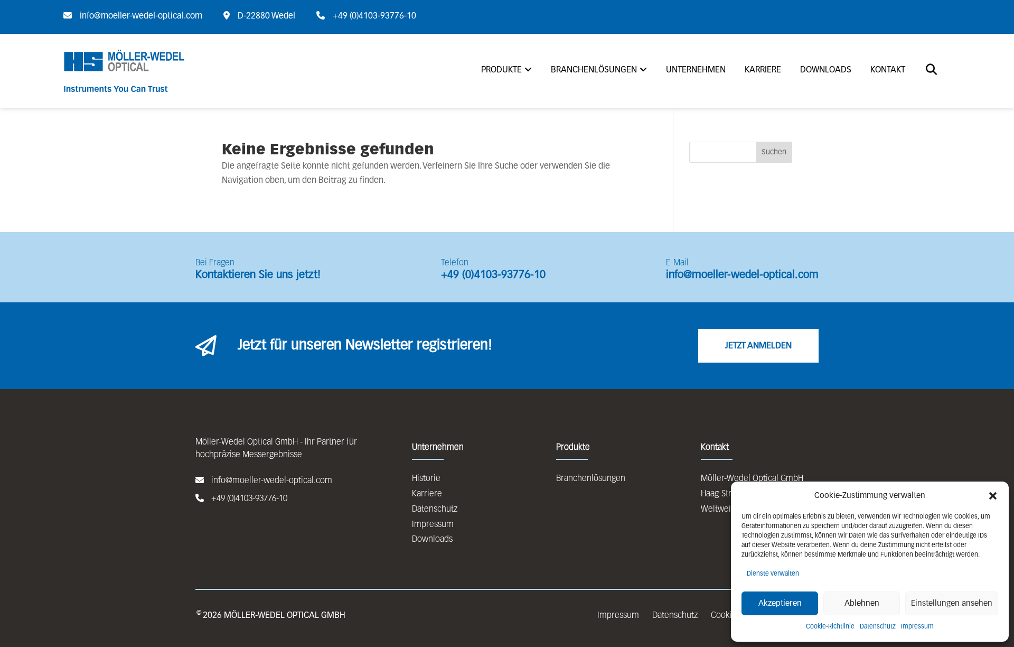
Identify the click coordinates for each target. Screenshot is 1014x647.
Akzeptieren (780, 603)
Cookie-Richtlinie (830, 627)
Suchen (774, 152)
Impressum (917, 627)
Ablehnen (861, 603)
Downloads (825, 70)
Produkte (501, 70)
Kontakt (887, 70)
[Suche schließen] (56, 37)
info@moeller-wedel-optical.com (742, 275)
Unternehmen (696, 70)
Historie (426, 479)
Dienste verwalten (773, 574)
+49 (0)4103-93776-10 (493, 275)
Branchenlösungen (594, 70)
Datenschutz (878, 627)
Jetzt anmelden (758, 346)
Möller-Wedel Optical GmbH (752, 479)
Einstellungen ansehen (951, 603)
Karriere (763, 70)
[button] (993, 496)
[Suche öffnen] (931, 71)
